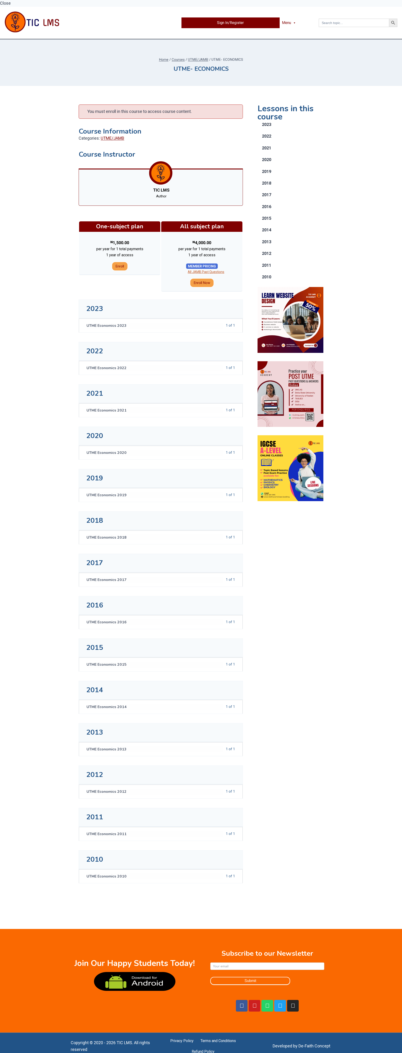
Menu (286, 22)
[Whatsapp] (267, 1006)
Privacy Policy (182, 1041)
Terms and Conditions (218, 1041)
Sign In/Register (230, 22)
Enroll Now (202, 283)
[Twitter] (280, 1006)
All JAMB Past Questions (206, 272)
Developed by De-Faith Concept (301, 1045)
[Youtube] (254, 1006)
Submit (250, 981)
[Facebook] (242, 1006)
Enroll (120, 266)
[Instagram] (293, 1006)
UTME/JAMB (112, 138)
